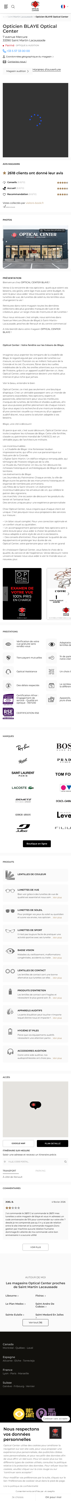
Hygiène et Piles (28, 1031)
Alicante (8, 1361)
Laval (30, 1348)
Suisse (7, 1383)
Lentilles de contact (32, 970)
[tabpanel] (35, 1177)
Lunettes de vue (28, 890)
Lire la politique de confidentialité (20, 1486)
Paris (13, 1373)
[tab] (19, 1171)
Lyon (5, 1373)
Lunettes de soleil (30, 910)
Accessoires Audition (32, 1051)
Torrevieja (28, 1361)
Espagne (9, 1357)
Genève (7, 1386)
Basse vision (26, 950)
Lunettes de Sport (30, 930)
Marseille (23, 1373)
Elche (17, 1361)
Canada (8, 1344)
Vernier (30, 1386)
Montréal (8, 1348)
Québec (20, 1348)
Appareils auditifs (30, 1011)
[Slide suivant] (68, 594)
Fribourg (19, 1386)
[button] (6, 6)
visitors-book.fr (35, 203)
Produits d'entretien (32, 990)
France (7, 1370)
